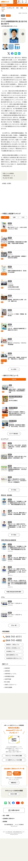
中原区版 (3, 5)
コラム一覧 (13, 625)
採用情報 (5, 821)
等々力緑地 (7, 682)
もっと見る (13, 369)
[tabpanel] (14, 36)
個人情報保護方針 (8, 824)
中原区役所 (7, 668)
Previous (5, 34)
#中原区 (4, 183)
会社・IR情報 (6, 815)
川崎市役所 (7, 671)
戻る (3, 10)
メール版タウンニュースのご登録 (14, 760)
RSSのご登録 (13, 794)
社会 (22, 8)
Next (22, 34)
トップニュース (10, 8)
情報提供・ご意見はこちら (12, 644)
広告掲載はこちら (10, 651)
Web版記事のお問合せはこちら (13, 658)
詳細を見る (13, 782)
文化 (17, 8)
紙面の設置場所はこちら (12, 655)
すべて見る (13, 490)
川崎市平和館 (7, 679)
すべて (3, 8)
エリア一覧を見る (13, 433)
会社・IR (18, 2)
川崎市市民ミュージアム (10, 673)
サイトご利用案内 (19, 824)
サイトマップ (14, 826)
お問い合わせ (15, 810)
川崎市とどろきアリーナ (10, 684)
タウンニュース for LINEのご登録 (14, 755)
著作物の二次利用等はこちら (13, 648)
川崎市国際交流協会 (9, 676)
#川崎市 (9, 183)
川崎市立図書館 (8, 687)
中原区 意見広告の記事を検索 (13, 591)
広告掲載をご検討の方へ (9, 818)
